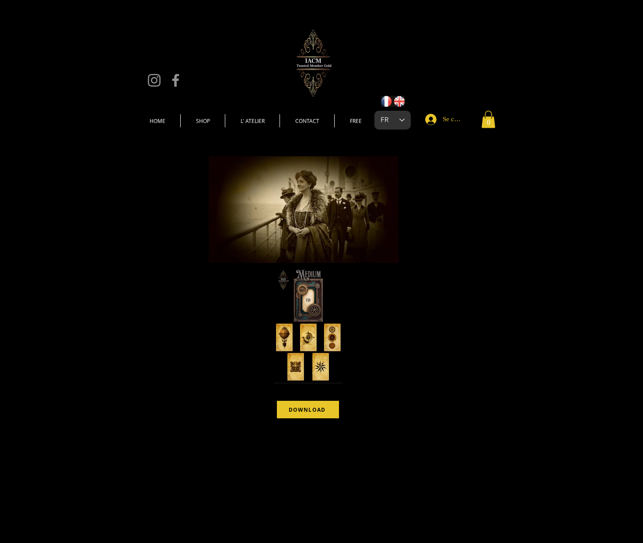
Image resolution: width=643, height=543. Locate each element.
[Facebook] (175, 80)
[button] (488, 119)
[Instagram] (154, 80)
